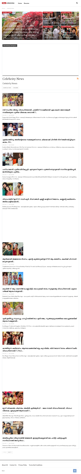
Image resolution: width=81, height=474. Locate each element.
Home (20, 3)
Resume (26, 3)
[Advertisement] (40, 62)
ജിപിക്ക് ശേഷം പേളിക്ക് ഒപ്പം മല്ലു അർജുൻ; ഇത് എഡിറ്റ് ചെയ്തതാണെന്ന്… (70, 37)
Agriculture (7, 87)
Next (9, 452)
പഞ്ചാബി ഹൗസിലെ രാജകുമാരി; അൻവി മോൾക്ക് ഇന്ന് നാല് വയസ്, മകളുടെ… (51, 23)
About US (5, 465)
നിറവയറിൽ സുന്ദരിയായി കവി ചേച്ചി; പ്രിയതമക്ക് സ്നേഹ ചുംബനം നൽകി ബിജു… (69, 23)
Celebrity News (7, 12)
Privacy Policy (22, 465)
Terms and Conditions (35, 465)
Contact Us (13, 465)
